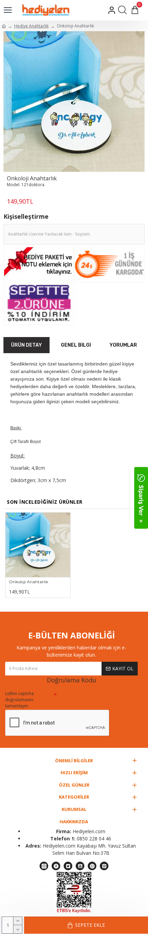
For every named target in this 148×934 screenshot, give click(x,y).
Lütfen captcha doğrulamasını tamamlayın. (19, 700)
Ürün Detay (26, 345)
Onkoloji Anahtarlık (28, 581)
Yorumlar (123, 345)
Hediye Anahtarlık (31, 26)
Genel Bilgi (76, 345)
